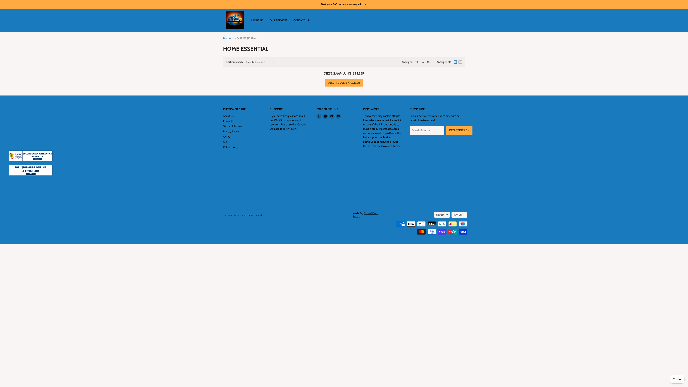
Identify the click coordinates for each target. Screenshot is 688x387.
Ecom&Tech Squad (365, 215)
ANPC (226, 136)
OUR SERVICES (278, 20)
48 (428, 62)
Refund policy (231, 147)
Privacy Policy (231, 131)
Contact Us (229, 121)
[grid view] (455, 62)
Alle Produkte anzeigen (344, 82)
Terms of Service (232, 126)
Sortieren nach (234, 62)
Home (227, 38)
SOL (225, 142)
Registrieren (459, 130)
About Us (228, 116)
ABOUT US (257, 20)
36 (422, 62)
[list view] (460, 62)
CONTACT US (301, 20)
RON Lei (457, 214)
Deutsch (440, 214)
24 (416, 62)
